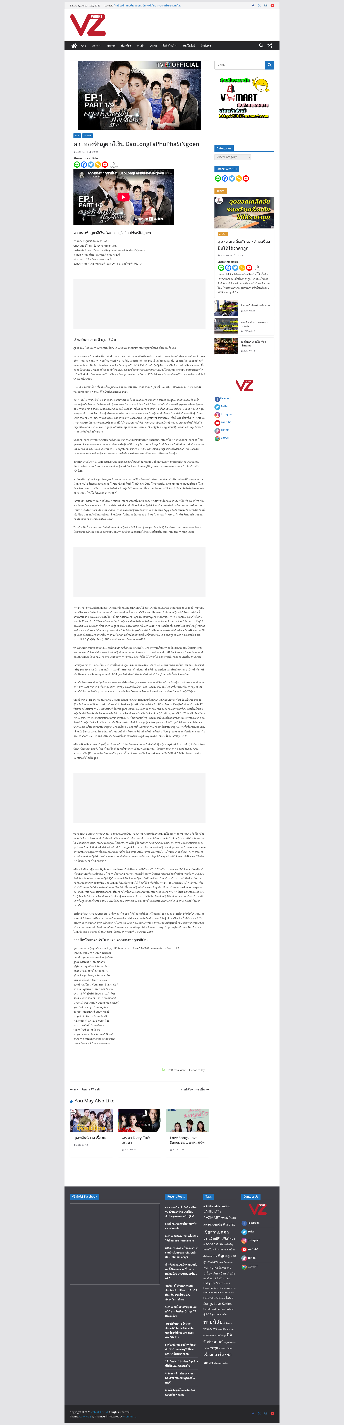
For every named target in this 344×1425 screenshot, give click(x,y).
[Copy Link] (98, 164)
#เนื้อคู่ (207, 1273)
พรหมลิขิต (222, 1329)
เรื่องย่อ (210, 1354)
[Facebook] (84, 164)
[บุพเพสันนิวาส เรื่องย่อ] (91, 1112)
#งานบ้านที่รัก (212, 1238)
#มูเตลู (224, 1255)
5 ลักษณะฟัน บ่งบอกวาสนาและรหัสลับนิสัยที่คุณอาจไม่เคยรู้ (180, 1378)
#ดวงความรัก (213, 1244)
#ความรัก (215, 1224)
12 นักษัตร (218, 1278)
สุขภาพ (111, 45)
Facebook (226, 398)
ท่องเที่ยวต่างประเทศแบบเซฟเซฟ (254, 324)
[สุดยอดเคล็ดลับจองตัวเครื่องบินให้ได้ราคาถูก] (244, 212)
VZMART (226, 437)
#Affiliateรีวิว (212, 1211)
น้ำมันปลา (227, 1323)
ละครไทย (87, 135)
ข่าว (83, 45)
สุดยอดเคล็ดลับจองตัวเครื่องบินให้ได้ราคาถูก (244, 245)
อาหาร (153, 45)
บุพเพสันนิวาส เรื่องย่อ (90, 1137)
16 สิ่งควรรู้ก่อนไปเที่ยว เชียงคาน (253, 343)
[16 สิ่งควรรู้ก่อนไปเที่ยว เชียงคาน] (226, 346)
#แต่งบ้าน (219, 1273)
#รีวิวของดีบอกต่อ (223, 1262)
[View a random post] (270, 45)
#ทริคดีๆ (228, 1244)
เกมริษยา (222, 1348)
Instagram (227, 414)
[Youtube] (105, 164)
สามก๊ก (140, 45)
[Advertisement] (139, 304)
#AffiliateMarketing (216, 1206)
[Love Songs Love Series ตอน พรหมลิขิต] (187, 1112)
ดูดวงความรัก (219, 1314)
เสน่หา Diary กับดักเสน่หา (136, 1140)
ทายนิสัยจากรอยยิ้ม (193, 1089)
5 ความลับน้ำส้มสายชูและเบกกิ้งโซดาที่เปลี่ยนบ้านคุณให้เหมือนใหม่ (181, 1311)
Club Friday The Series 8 (217, 1292)
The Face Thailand (225, 1309)
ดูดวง (95, 45)
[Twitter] (91, 164)
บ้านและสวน (210, 1329)
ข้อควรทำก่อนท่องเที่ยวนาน (256, 305)
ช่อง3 (77, 135)
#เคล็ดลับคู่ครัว (222, 1268)
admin (95, 151)
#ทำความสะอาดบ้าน (224, 1249)
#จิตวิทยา (228, 1238)
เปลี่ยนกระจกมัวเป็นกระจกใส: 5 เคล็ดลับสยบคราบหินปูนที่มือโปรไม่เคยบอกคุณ (181, 1252)
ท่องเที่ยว (126, 45)
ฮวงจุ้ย (213, 1348)
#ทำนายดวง (210, 1256)
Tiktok (225, 430)
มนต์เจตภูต (221, 1335)
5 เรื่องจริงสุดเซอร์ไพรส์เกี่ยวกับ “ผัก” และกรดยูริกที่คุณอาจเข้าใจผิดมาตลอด (180, 1349)
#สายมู (208, 1267)
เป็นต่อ (229, 1348)
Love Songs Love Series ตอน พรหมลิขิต (187, 1140)
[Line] (77, 164)
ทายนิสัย (213, 1321)
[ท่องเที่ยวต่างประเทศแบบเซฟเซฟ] (226, 327)
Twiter (225, 406)
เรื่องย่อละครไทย (221, 1363)
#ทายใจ (207, 1249)
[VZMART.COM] (74, 45)
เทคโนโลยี (189, 45)
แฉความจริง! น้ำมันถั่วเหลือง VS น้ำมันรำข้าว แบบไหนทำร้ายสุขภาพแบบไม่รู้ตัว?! (181, 1212)
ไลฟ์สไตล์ (168, 45)
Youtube (226, 422)
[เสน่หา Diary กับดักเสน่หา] (139, 1112)
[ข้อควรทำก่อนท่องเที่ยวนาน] (226, 308)
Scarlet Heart (209, 1309)
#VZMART (211, 1217)
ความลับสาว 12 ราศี (87, 1089)
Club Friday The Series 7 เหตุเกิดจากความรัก (219, 1288)
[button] (100, 45)
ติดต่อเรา (206, 45)
